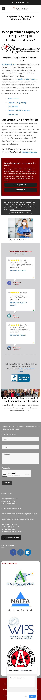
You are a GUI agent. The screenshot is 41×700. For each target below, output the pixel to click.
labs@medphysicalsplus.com (27, 514)
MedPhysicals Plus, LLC (18, 270)
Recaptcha (6, 468)
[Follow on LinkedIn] (28, 552)
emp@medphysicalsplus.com (24, 519)
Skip (26, 696)
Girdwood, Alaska (29, 152)
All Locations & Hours (11, 537)
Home (5, 684)
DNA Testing (13, 106)
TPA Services (13, 114)
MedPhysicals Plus (8, 64)
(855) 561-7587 (13, 527)
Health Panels (13, 98)
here (24, 254)
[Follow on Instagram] (20, 552)
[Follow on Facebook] (13, 552)
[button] (3, 8)
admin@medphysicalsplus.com (11, 508)
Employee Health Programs (19, 110)
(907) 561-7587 (23, 2)
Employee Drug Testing (27, 79)
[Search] (39, 8)
